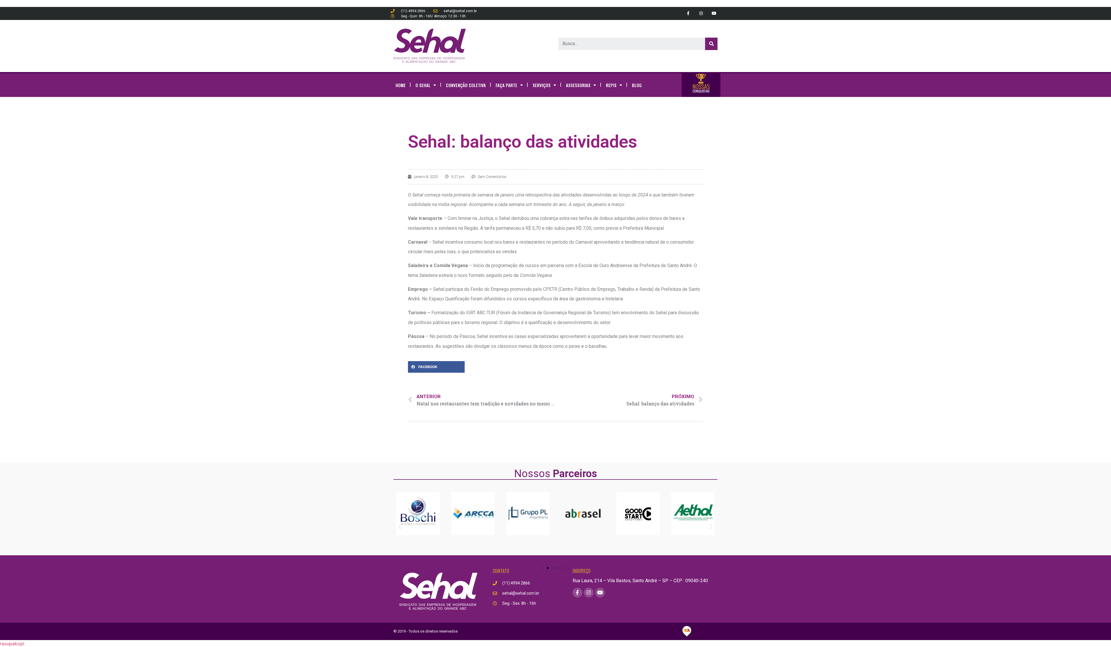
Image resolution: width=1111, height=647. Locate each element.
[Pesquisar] (711, 44)
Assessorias (578, 85)
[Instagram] (700, 13)
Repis (611, 85)
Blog (637, 85)
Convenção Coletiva (466, 85)
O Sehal (423, 85)
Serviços (542, 85)
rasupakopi (12, 643)
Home (401, 85)
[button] (400, 526)
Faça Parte (506, 85)
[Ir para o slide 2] (548, 568)
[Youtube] (713, 13)
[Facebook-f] (688, 13)
